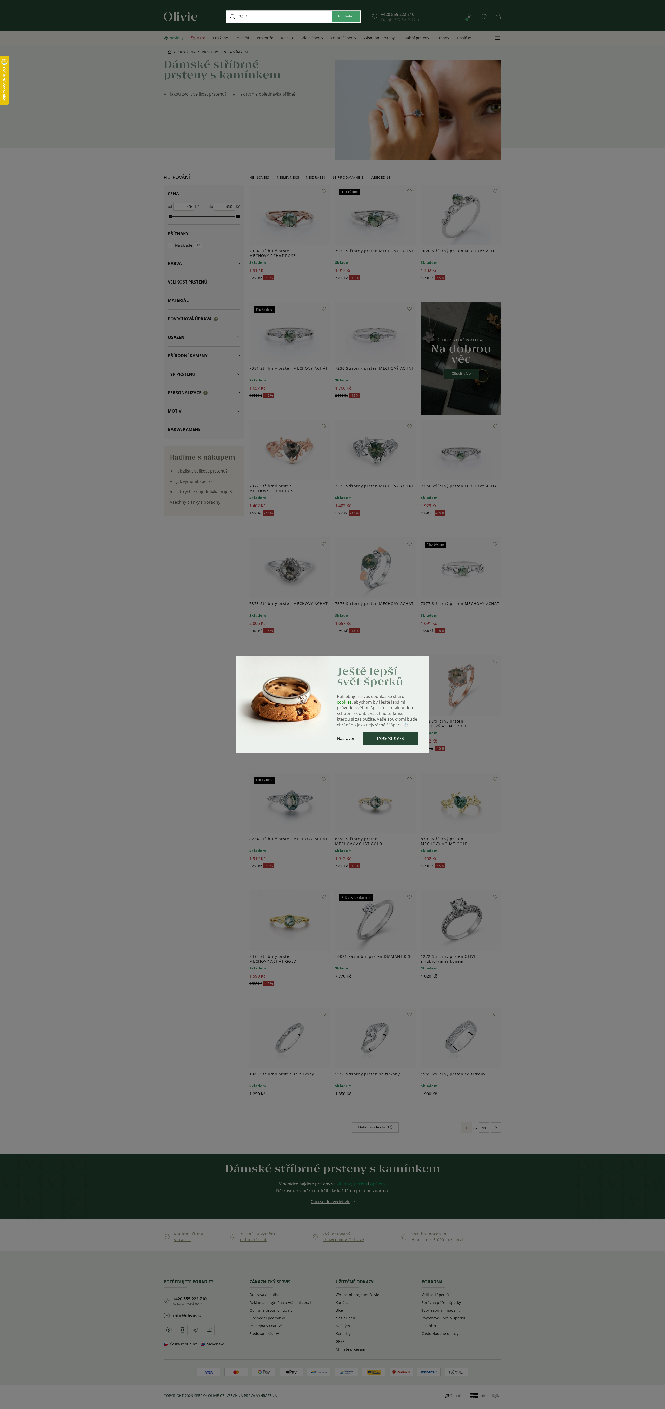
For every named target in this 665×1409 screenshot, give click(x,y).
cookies (344, 702)
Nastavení (346, 738)
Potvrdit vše (390, 738)
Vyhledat (346, 16)
